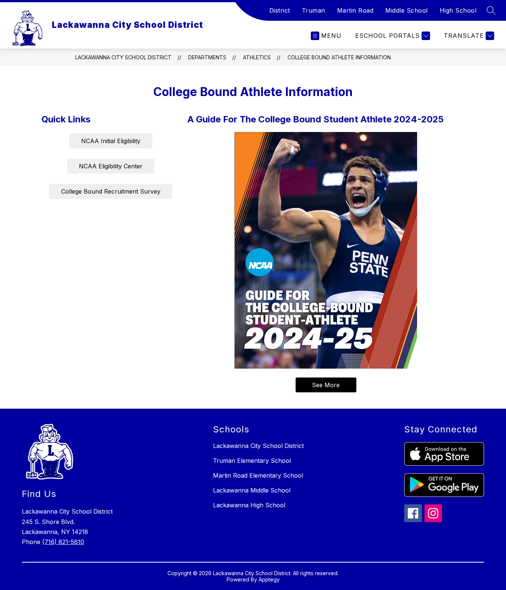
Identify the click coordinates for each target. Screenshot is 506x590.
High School (458, 10)
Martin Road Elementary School (258, 475)
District (279, 10)
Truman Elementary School (252, 460)
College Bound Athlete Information (339, 57)
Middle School (406, 10)
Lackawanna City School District (123, 57)
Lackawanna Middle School (251, 490)
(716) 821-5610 (63, 541)
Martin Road (355, 10)
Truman (313, 10)
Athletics (257, 57)
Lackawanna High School (249, 505)
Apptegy (269, 579)
